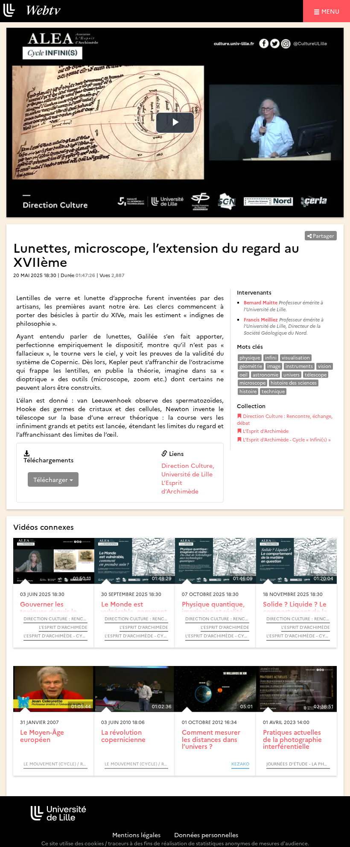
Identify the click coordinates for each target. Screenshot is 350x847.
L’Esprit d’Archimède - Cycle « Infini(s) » (286, 439)
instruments (299, 366)
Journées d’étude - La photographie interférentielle (298, 764)
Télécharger (51, 479)
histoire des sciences (294, 383)
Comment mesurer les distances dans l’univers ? (211, 739)
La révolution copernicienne (123, 735)
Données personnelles (206, 834)
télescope (316, 374)
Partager (323, 235)
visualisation (296, 357)
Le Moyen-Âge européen (42, 735)
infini (271, 357)
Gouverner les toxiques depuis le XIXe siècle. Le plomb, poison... (48, 614)
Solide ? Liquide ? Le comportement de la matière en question (295, 610)
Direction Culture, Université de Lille (187, 469)
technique (273, 391)
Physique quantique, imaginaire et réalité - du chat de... (214, 610)
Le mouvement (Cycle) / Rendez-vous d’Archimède (55, 764)
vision (324, 366)
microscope (252, 383)
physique (249, 357)
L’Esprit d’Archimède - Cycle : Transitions (298, 636)
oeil (243, 374)
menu (331, 10)
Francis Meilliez (261, 319)
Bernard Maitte (260, 302)
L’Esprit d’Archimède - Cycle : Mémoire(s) (55, 636)
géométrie (250, 366)
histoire (248, 391)
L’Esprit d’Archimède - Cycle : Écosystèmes (137, 636)
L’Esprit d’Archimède (179, 486)
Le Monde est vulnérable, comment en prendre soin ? (134, 610)
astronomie (265, 374)
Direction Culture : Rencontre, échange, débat (284, 419)
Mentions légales (136, 834)
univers (291, 374)
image (273, 366)
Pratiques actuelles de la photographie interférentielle (292, 739)
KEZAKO (240, 764)
